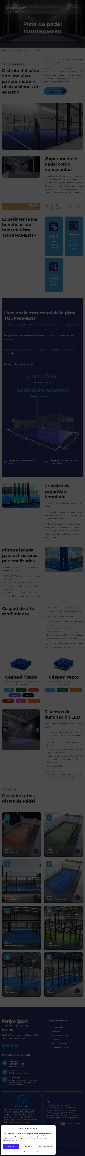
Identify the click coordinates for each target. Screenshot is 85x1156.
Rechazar (28, 1146)
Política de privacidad (33, 1151)
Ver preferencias (45, 1146)
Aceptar (11, 1146)
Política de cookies (21, 1151)
